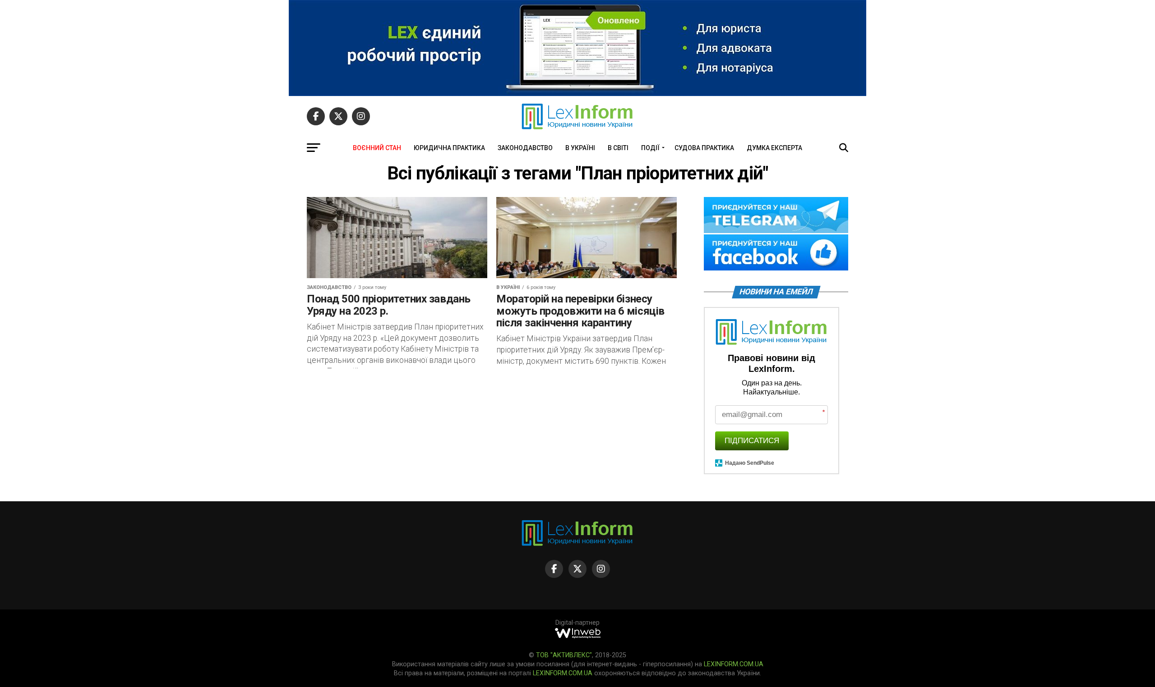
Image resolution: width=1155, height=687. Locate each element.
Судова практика (704, 147)
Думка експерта (774, 147)
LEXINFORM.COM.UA (733, 664)
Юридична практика (449, 147)
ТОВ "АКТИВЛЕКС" (564, 655)
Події (650, 147)
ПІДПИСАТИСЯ (752, 440)
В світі (618, 147)
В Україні (580, 147)
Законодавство (525, 147)
